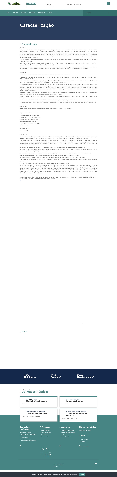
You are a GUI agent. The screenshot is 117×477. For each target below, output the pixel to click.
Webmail (83, 441)
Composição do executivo (67, 430)
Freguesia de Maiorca (25, 432)
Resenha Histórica (45, 430)
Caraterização (44, 437)
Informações (41, 12)
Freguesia (15, 12)
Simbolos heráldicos (46, 432)
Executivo (23, 12)
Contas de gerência (66, 437)
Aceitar (82, 474)
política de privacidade (72, 474)
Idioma (50, 12)
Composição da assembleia (68, 432)
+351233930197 (49, 5)
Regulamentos (64, 434)
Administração (84, 439)
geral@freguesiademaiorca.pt (74, 4)
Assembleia (32, 12)
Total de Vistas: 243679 (85, 430)
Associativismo (45, 434)
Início (8, 12)
